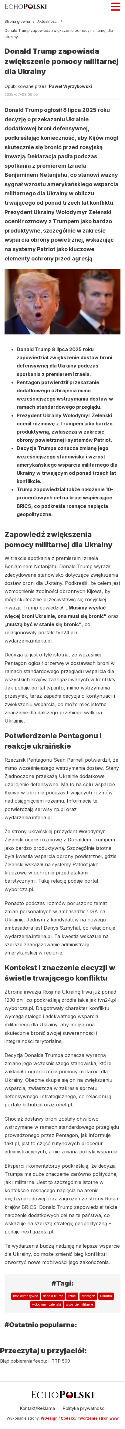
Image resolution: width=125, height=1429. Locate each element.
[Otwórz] (115, 7)
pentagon (88, 1296)
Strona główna (17, 21)
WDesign (50, 1418)
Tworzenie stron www (98, 1418)
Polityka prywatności (84, 1408)
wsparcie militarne (79, 1304)
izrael (72, 1296)
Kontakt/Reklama (37, 1408)
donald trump (53, 1296)
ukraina (106, 1296)
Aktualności (47, 21)
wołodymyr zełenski (46, 1304)
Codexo (68, 1418)
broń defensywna (25, 1296)
